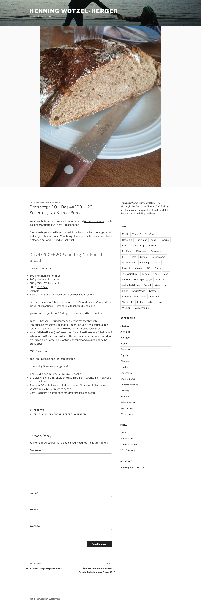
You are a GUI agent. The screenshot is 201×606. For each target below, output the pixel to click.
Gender (143, 256)
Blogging (164, 239)
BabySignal (150, 234)
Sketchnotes (126, 408)
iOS (148, 268)
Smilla (125, 290)
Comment (36, 450)
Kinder (156, 273)
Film (124, 256)
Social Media (138, 290)
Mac (165, 273)
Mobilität (160, 279)
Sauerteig (42, 287)
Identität (126, 268)
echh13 (152, 245)
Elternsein (141, 251)
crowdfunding (137, 245)
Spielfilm (154, 296)
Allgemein (125, 331)
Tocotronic (127, 302)
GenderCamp (158, 256)
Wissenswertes (128, 414)
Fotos (133, 256)
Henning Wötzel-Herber (74, 11)
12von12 (136, 234)
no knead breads (94, 221)
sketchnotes (161, 285)
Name (34, 493)
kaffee (145, 273)
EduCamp (127, 251)
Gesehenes (126, 372)
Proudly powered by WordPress (44, 598)
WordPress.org (128, 450)
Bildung (124, 343)
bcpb (153, 239)
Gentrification (129, 262)
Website (35, 525)
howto (157, 262)
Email (34, 509)
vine (159, 302)
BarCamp (127, 239)
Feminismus (156, 251)
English (124, 355)
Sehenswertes (127, 402)
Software (154, 290)
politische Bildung (131, 285)
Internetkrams (127, 378)
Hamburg (144, 262)
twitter (140, 302)
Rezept (67, 414)
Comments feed (128, 444)
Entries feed (126, 438)
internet (139, 268)
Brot (37, 414)
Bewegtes (125, 337)
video (150, 302)
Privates (124, 390)
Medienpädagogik (143, 279)
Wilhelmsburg (142, 307)
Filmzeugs (125, 361)
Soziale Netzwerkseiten (134, 296)
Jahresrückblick (130, 273)
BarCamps (141, 239)
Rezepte (39, 410)
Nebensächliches (129, 384)
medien (126, 279)
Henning (55, 202)
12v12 (125, 234)
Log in (123, 432)
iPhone (157, 268)
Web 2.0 (126, 307)
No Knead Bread (52, 414)
